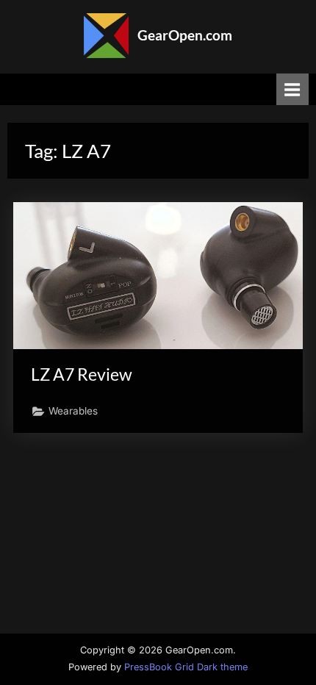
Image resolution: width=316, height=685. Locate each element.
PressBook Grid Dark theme (186, 667)
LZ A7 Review (81, 374)
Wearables (73, 411)
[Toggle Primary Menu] (292, 89)
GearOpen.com (184, 34)
